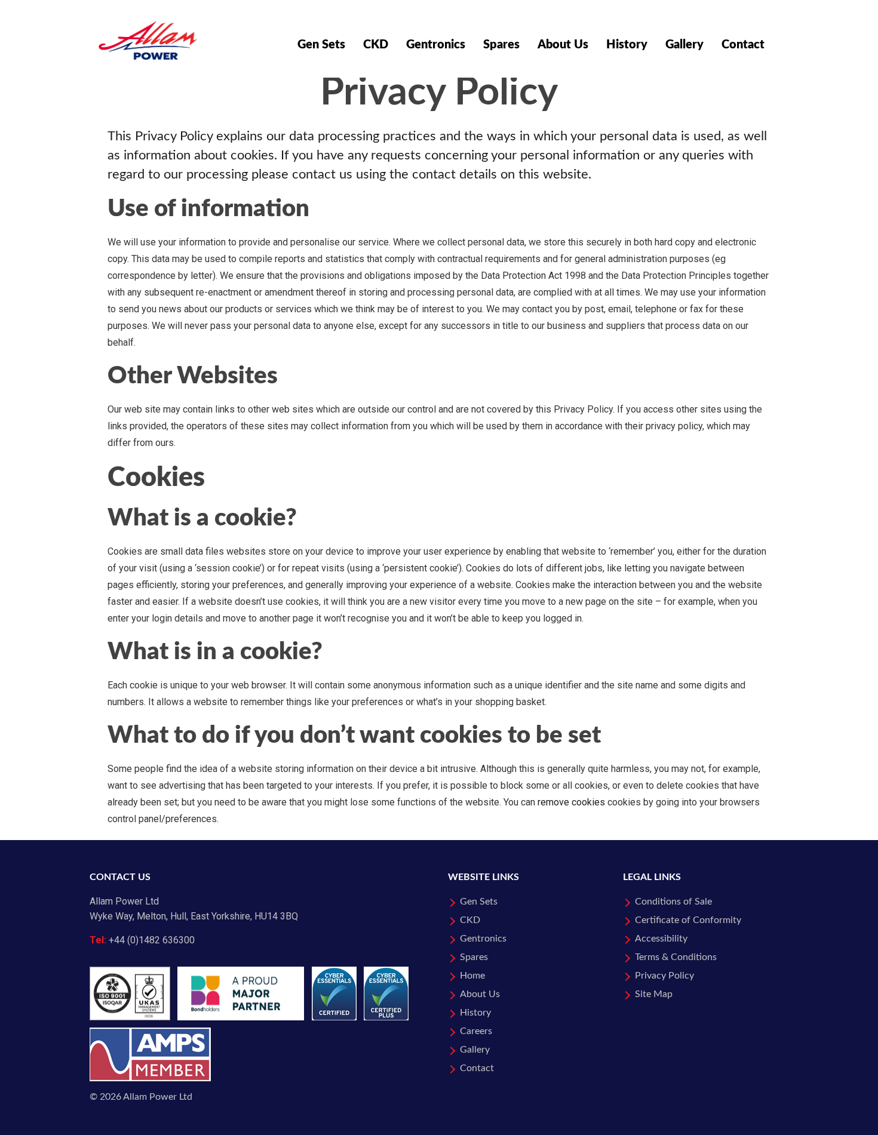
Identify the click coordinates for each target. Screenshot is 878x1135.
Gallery (684, 45)
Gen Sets (321, 45)
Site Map (654, 994)
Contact (743, 45)
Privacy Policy (664, 975)
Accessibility (661, 938)
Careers (476, 1031)
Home (472, 975)
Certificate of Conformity (688, 920)
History (626, 45)
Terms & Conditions (676, 957)
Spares (501, 45)
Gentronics (435, 45)
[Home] (148, 30)
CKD (375, 45)
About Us (563, 45)
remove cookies (571, 802)
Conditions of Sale (673, 901)
